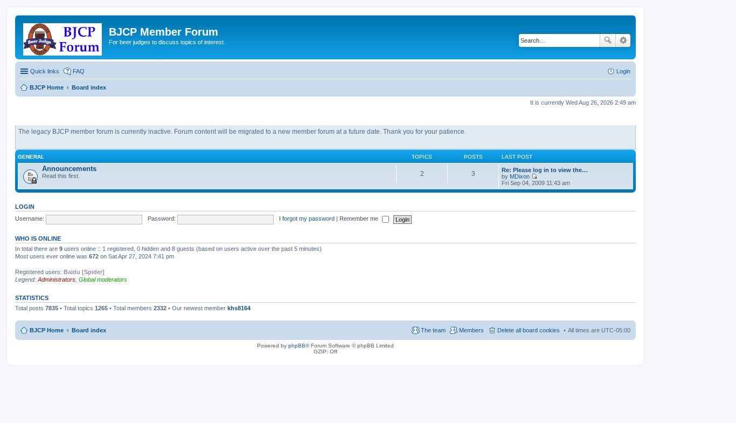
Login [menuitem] (623, 71)
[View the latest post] (534, 176)
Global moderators (103, 279)
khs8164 (239, 308)
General (31, 157)
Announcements (69, 169)
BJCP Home (47, 330)
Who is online (38, 238)
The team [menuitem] (433, 330)
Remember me (359, 218)
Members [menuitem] (471, 330)
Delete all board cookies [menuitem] (528, 330)
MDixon (520, 176)
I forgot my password (307, 218)
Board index (89, 330)
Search (608, 40)
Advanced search (623, 40)
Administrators (56, 279)
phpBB (296, 346)
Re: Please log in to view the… (545, 170)
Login (24, 206)
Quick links (44, 71)
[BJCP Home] (63, 37)
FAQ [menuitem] (79, 71)
